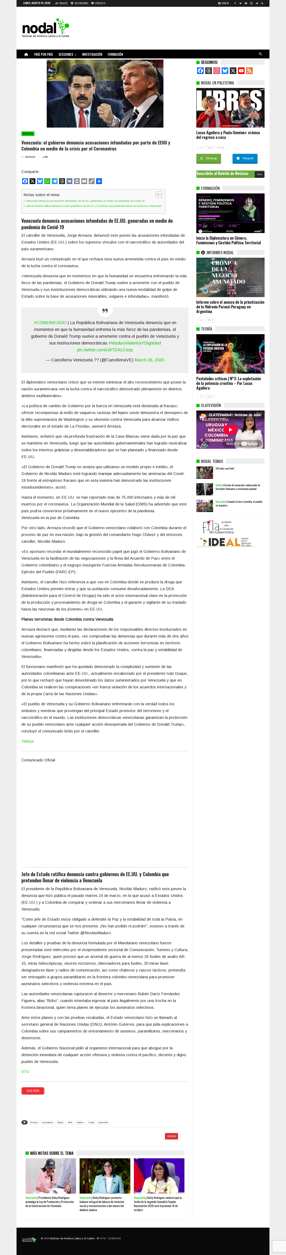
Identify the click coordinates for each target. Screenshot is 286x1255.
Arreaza (34, 1122)
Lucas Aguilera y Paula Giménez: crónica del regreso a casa (228, 134)
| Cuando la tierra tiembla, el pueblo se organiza (239, 503)
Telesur (27, 741)
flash (70, 1122)
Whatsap (211, 158)
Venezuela (28, 133)
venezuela (103, 1122)
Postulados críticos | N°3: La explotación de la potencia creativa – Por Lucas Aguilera (228, 383)
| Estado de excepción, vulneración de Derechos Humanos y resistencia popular (238, 487)
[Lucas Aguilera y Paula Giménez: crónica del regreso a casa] (230, 108)
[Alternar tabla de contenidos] (157, 194)
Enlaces (64, 3)
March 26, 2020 (149, 359)
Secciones (66, 54)
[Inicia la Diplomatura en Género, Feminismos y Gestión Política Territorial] (230, 213)
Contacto (100, 3)
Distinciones (81, 3)
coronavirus (47, 1122)
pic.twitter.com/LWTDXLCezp (105, 349)
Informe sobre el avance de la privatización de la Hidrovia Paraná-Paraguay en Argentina (230, 306)
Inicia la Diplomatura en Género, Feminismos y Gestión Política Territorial (228, 240)
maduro (80, 1122)
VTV (25, 1072)
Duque (60, 1122)
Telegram (248, 158)
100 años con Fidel (225, 468)
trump (91, 1122)
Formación (115, 54)
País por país (43, 54)
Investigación (92, 54)
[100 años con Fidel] (204, 472)
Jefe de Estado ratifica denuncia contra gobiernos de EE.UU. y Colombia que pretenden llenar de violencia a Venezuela (93, 205)
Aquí (259, 174)
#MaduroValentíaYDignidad (134, 343)
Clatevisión (211, 405)
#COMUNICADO (50, 322)
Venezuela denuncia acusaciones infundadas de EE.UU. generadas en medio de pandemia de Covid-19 (85, 200)
